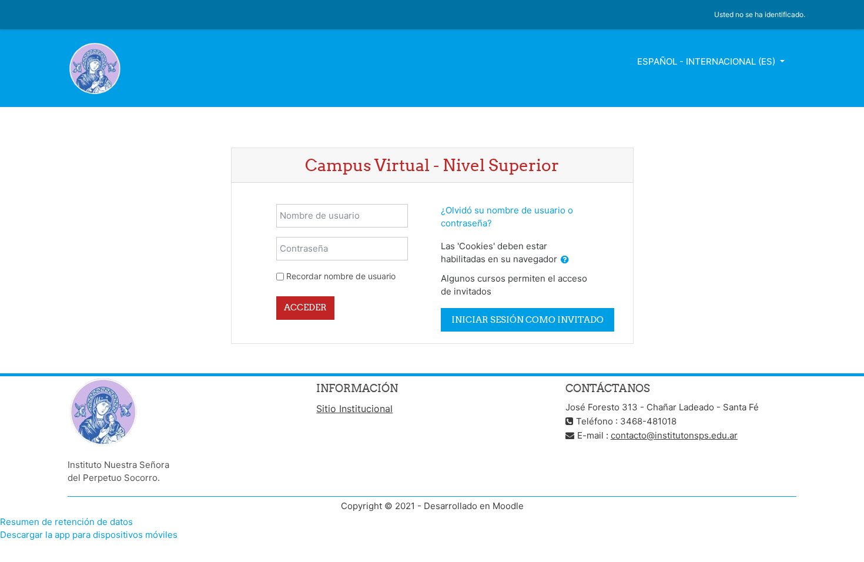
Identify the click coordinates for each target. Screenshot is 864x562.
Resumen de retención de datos (66, 521)
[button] (565, 260)
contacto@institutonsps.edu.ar (674, 435)
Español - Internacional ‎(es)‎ (707, 61)
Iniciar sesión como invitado (527, 319)
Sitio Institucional (354, 408)
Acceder (305, 307)
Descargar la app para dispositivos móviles (89, 534)
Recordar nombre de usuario (341, 276)
